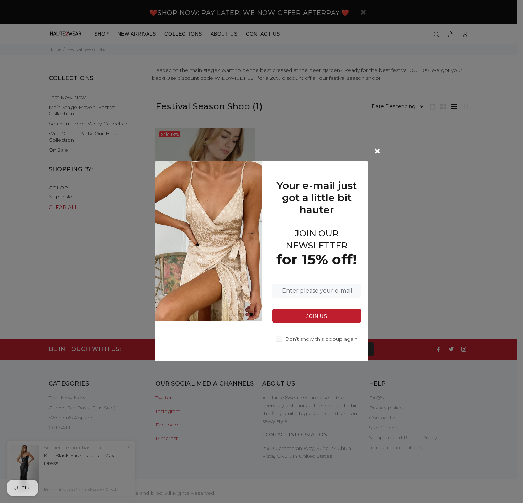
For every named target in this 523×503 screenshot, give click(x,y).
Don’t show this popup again (321, 339)
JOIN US (316, 316)
